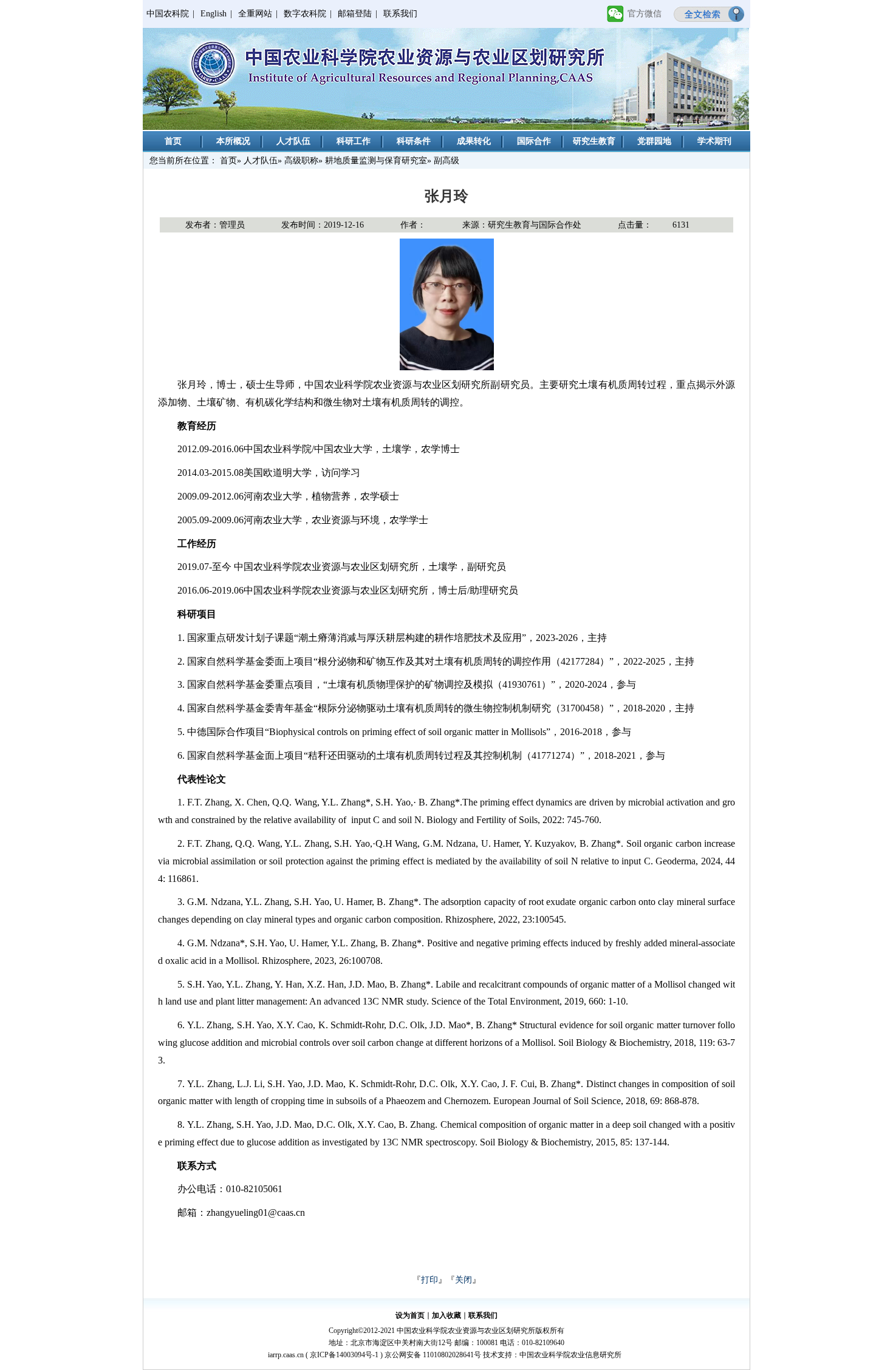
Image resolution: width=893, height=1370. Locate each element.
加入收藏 (446, 1315)
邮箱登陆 (355, 13)
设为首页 (410, 1315)
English (213, 13)
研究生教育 (594, 141)
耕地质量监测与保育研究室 (376, 160)
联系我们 (400, 13)
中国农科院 (167, 13)
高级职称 (301, 160)
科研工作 (354, 141)
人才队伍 (293, 141)
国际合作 (534, 141)
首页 (173, 141)
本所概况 (233, 141)
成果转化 (474, 141)
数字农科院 (305, 13)
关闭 (463, 1279)
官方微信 (645, 13)
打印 (429, 1279)
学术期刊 (714, 141)
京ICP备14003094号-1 (344, 1355)
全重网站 (255, 13)
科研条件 (414, 141)
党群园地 (654, 141)
